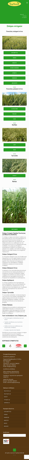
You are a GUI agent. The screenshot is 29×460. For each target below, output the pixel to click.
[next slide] (25, 346)
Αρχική (22, 14)
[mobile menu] (27, 3)
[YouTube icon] (15, 455)
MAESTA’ (6, 420)
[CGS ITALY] (10, 346)
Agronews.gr (7, 391)
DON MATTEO (7, 411)
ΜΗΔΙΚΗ (6, 426)
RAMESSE (6, 417)
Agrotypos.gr (7, 393)
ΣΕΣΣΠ (5, 396)
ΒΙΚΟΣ (5, 423)
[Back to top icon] (14, 450)
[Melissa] (19, 346)
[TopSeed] (14, 4)
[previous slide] (3, 346)
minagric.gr (7, 399)
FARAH (6, 414)
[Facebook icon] (13, 455)
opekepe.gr (7, 402)
